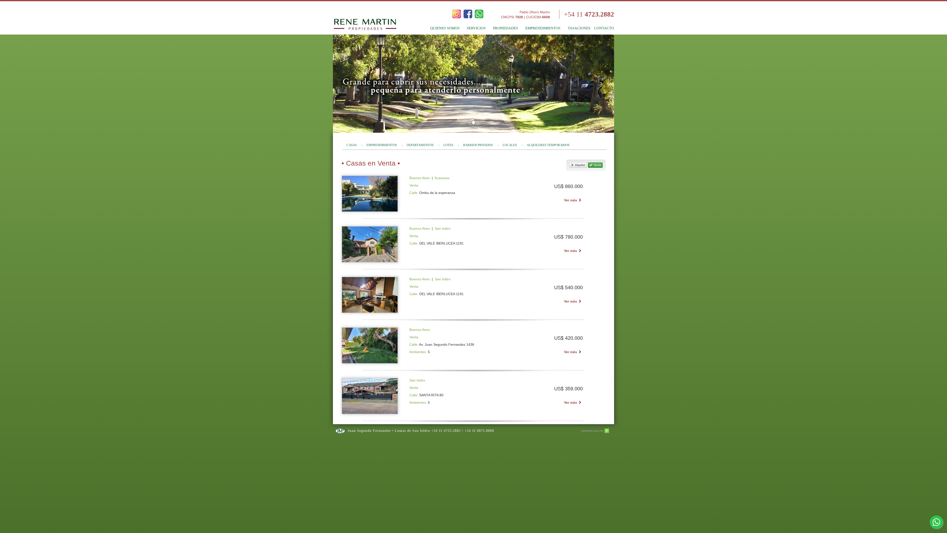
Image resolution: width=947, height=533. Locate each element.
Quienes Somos (444, 28)
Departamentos (420, 145)
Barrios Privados (478, 145)
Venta (597, 165)
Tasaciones (579, 28)
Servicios (476, 28)
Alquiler (580, 165)
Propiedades (505, 28)
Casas (351, 145)
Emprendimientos (542, 28)
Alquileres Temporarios (548, 145)
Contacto (604, 28)
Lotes (448, 145)
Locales (510, 145)
